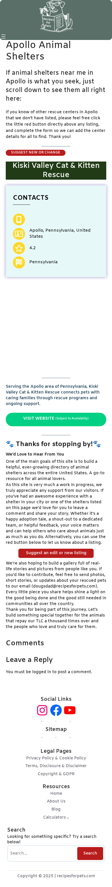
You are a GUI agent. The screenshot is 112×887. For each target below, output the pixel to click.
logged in (41, 672)
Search (90, 853)
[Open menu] (3, 36)
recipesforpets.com (76, 876)
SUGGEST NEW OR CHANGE (35, 152)
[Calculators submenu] (68, 818)
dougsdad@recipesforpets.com (64, 586)
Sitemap (56, 729)
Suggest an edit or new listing (56, 553)
